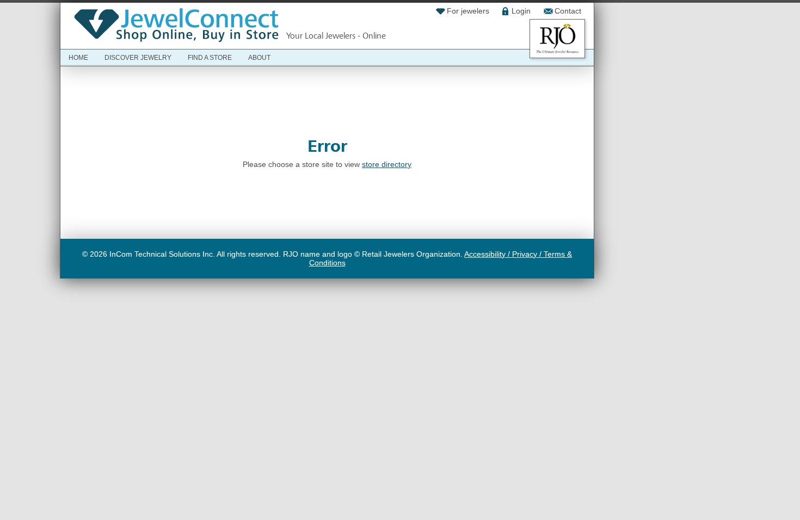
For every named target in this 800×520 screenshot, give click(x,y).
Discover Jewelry (137, 57)
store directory (386, 164)
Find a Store (210, 57)
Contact (568, 11)
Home (78, 57)
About (259, 57)
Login (521, 11)
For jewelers (468, 11)
